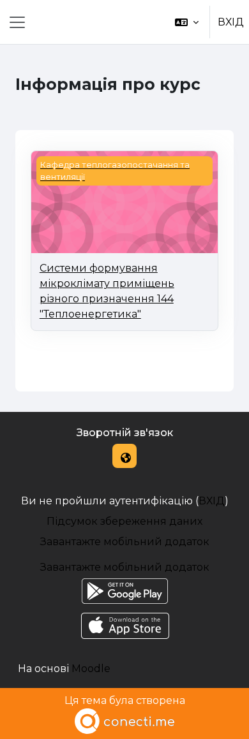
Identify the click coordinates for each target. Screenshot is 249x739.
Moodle (91, 668)
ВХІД (231, 22)
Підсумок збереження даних (124, 521)
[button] (187, 22)
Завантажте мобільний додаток (124, 542)
